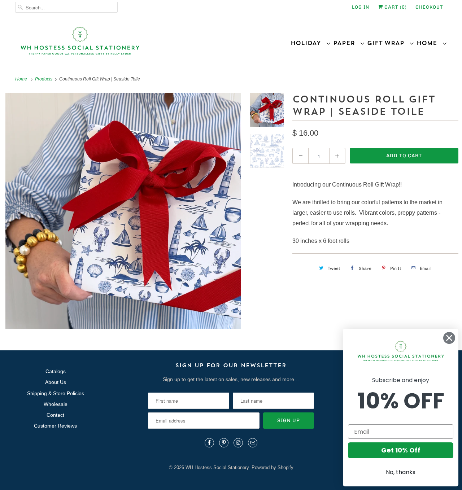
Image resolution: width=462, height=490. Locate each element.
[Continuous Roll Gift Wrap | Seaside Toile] (123, 211)
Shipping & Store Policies (55, 393)
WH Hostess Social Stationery (217, 467)
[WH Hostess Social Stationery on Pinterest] (223, 442)
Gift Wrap (388, 43)
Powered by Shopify (272, 467)
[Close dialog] (449, 338)
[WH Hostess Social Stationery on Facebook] (209, 442)
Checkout (429, 7)
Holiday (308, 43)
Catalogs (55, 371)
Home (429, 43)
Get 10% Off (400, 450)
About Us (55, 382)
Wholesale (55, 404)
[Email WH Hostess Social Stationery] (252, 442)
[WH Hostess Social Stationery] (121, 43)
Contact (55, 415)
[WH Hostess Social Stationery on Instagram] (238, 442)
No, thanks (400, 472)
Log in (360, 7)
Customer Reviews (55, 426)
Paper (346, 43)
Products (44, 79)
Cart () (395, 7)
